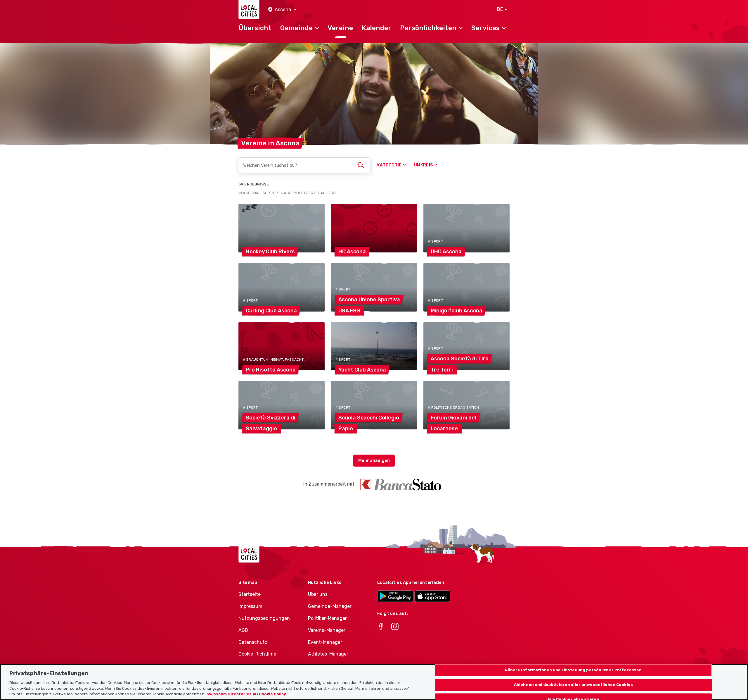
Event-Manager (325, 642)
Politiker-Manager (327, 618)
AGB (243, 630)
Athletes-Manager (328, 654)
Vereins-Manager (326, 630)
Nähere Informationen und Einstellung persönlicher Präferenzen (573, 670)
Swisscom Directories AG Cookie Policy (246, 694)
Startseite (249, 594)
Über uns (318, 594)
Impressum (250, 606)
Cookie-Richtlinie (257, 654)
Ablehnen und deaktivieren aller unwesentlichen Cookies (573, 684)
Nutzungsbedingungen (264, 618)
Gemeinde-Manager (330, 606)
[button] (282, 10)
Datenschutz (252, 642)
